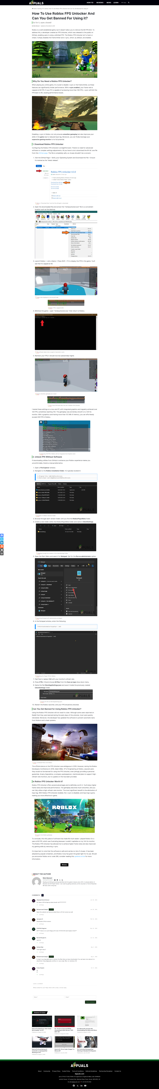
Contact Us (118, 1071)
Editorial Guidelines (91, 1071)
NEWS (109, 2)
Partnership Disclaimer (106, 1071)
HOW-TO (90, 2)
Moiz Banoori (36, 26)
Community (46, 1071)
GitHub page (43, 153)
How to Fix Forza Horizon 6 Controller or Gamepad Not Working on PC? (39, 1051)
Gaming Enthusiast (48, 880)
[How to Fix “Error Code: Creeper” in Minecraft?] (65, 1042)
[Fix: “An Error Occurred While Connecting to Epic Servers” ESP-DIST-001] (65, 1021)
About (39, 1071)
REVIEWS (99, 2)
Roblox (65, 865)
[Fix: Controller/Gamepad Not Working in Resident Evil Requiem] (87, 1042)
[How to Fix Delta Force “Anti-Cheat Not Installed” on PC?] (42, 1021)
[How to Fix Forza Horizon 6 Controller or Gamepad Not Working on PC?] (42, 1042)
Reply (42, 905)
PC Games (45, 8)
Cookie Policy (66, 1071)
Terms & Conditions (78, 1071)
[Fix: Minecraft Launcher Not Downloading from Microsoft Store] (87, 1021)
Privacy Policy (56, 1071)
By (32, 26)
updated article (79, 856)
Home (35, 8)
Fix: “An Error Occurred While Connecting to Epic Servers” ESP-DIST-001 (64, 1030)
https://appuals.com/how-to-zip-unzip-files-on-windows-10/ (60, 961)
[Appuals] (36, 2)
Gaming (39, 8)
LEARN (115, 2)
